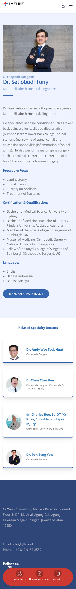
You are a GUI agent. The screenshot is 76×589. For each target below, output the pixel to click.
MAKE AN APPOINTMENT (26, 294)
